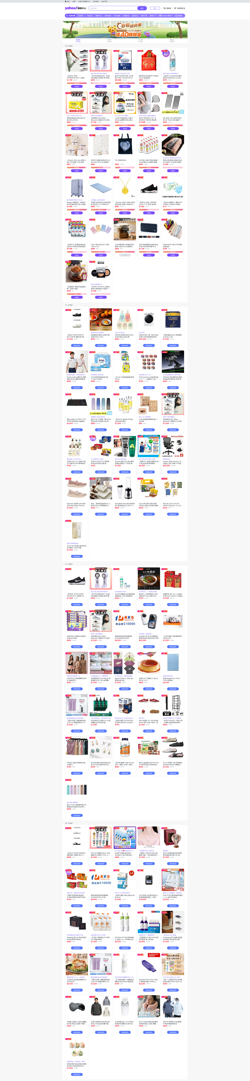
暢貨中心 (99, 15)
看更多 (152, 15)
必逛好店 (135, 15)
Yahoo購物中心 (75, 8)
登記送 (89, 15)
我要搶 (77, 86)
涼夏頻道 (126, 15)
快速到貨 (108, 15)
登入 (155, 8)
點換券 (80, 15)
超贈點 (180, 15)
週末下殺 (144, 15)
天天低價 (117, 15)
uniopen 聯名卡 (167, 15)
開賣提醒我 (76, 345)
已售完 (125, 255)
